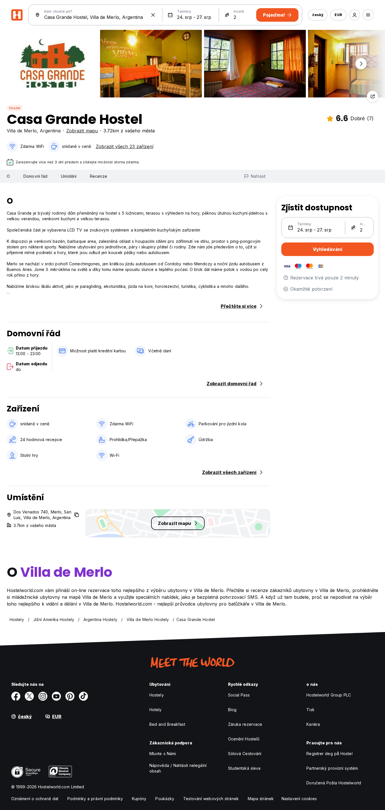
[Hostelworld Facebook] (15, 696)
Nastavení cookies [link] (299, 798)
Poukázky (164, 798)
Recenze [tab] (98, 176)
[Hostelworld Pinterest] (69, 696)
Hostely (156, 695)
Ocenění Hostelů (244, 738)
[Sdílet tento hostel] (372, 96)
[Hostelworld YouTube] (56, 696)
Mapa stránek (261, 798)
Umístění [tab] (68, 176)
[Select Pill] (354, 15)
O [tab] (8, 176)
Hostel (14, 108)
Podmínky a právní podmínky (95, 798)
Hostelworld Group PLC (328, 695)
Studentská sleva (244, 768)
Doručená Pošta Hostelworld (333, 782)
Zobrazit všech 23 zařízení (124, 146)
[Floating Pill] (361, 63)
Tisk (310, 709)
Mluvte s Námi (162, 753)
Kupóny (139, 798)
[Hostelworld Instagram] (42, 696)
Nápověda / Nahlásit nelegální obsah (178, 768)
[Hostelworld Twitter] (29, 696)
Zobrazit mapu (82, 130)
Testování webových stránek (211, 798)
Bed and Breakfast (167, 724)
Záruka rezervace (245, 724)
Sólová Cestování (245, 753)
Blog (232, 709)
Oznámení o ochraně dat (34, 798)
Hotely (155, 709)
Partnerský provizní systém (332, 768)
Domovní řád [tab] (35, 176)
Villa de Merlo (22, 130)
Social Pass (239, 695)
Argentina (50, 130)
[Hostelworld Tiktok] (83, 696)
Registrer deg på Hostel (329, 753)
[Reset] (153, 15)
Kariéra (313, 724)
